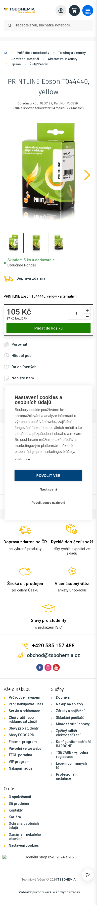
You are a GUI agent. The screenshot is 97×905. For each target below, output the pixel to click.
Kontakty (16, 810)
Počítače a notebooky (33, 53)
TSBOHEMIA (66, 879)
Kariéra (15, 817)
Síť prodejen (19, 804)
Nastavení (47, 492)
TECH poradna (20, 755)
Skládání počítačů (70, 718)
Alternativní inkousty (62, 59)
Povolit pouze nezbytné (47, 505)
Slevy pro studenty (24, 728)
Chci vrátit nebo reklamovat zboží (23, 720)
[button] (14, 243)
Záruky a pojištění (70, 711)
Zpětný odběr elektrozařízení (68, 733)
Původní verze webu (25, 748)
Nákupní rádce (20, 768)
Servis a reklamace (24, 711)
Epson (16, 64)
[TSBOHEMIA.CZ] (19, 10)
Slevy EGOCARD (21, 735)
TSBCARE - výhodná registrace (72, 754)
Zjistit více (21, 462)
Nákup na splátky (69, 704)
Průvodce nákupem (24, 697)
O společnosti (20, 797)
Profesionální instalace (67, 776)
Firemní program (23, 742)
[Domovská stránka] (6, 54)
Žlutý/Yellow (39, 64)
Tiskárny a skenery (72, 53)
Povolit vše (47, 478)
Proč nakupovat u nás (26, 704)
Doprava (63, 697)
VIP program (19, 762)
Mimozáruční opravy (73, 724)
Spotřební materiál (25, 59)
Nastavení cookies (24, 845)
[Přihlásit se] (60, 10)
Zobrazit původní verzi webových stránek (49, 892)
